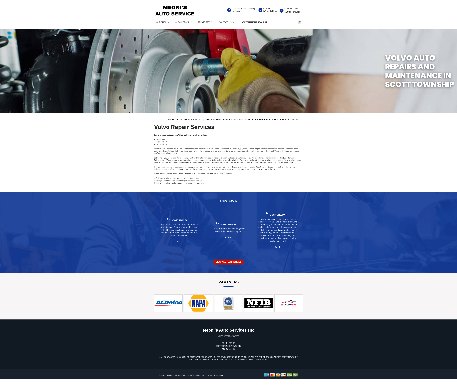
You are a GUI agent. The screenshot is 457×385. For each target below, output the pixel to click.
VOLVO (295, 119)
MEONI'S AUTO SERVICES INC (183, 119)
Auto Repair (182, 22)
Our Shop (161, 22)
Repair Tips (204, 22)
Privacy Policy (218, 375)
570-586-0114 (270, 11)
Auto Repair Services (228, 336)
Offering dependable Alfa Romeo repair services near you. (179, 180)
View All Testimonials (228, 262)
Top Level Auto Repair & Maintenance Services (224, 119)
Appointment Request (254, 22)
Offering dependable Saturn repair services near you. (176, 178)
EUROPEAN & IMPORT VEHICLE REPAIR (269, 119)
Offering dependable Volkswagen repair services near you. (179, 183)
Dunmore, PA (277, 214)
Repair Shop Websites (180, 375)
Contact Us (225, 22)
